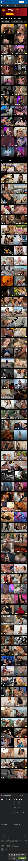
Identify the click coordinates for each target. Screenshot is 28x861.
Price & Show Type (18, 21)
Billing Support (17, 824)
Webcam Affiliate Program (6, 827)
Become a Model (4, 821)
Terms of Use (17, 804)
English (21, 795)
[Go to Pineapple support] (2, 849)
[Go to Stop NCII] (9, 849)
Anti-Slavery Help (18, 814)
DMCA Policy (17, 807)
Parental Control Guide (19, 812)
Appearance (6, 21)
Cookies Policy (17, 809)
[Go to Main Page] (8, 1)
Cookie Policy (17, 855)
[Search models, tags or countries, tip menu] (26, 5)
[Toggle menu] (1, 2)
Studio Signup (4, 824)
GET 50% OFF (10, 14)
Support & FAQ (17, 821)
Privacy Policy (17, 802)
